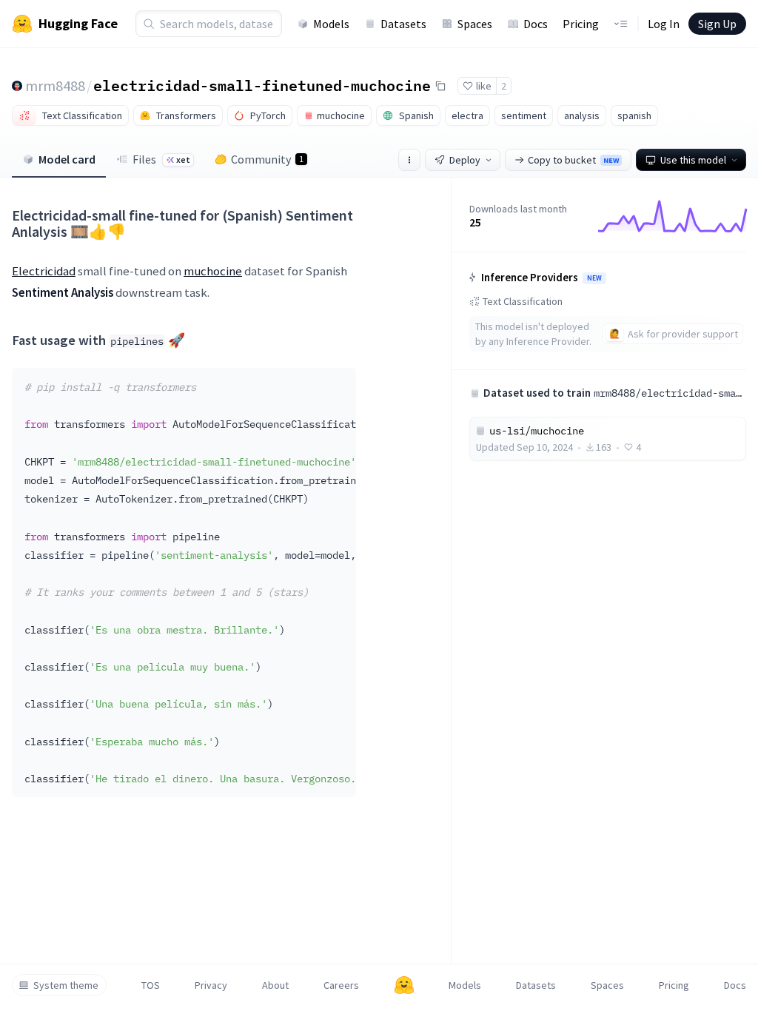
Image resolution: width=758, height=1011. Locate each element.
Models (331, 23)
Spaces (474, 23)
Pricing (581, 23)
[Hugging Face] (404, 985)
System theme (65, 985)
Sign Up (717, 23)
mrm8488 (55, 85)
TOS (150, 985)
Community (267, 159)
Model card (66, 159)
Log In (664, 23)
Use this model (693, 160)
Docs (535, 23)
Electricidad (44, 271)
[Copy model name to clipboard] (440, 86)
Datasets (403, 23)
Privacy (211, 985)
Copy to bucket (573, 160)
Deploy (464, 160)
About (275, 985)
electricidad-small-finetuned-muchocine (262, 85)
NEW (594, 278)
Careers (341, 985)
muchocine (213, 271)
